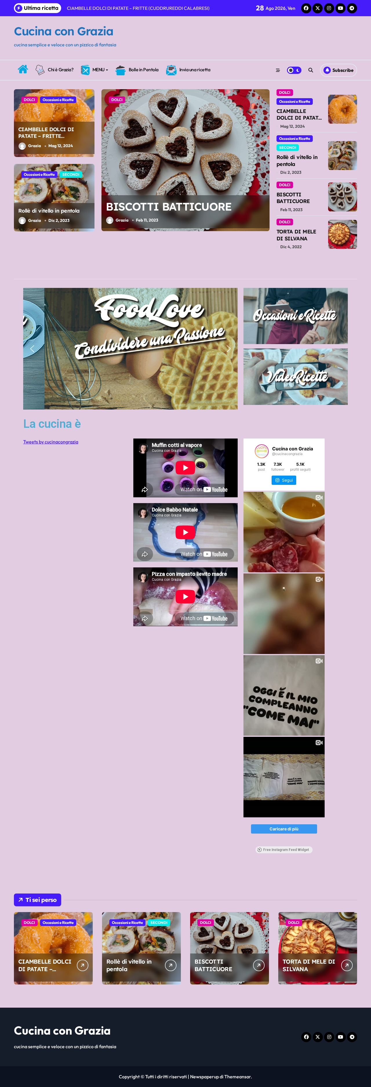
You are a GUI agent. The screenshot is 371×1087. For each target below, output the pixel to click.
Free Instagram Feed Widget (286, 850)
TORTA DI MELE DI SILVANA (296, 235)
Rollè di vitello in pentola (49, 210)
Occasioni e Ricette (58, 99)
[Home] (23, 69)
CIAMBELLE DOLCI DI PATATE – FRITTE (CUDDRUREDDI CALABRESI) (46, 139)
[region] (130, 349)
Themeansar (237, 1076)
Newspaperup (204, 1076)
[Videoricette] (295, 376)
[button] (264, 160)
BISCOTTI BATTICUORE (169, 206)
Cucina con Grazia (63, 31)
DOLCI (29, 99)
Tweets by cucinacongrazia (50, 442)
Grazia (34, 145)
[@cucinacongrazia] (262, 451)
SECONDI (70, 174)
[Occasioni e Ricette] (295, 316)
